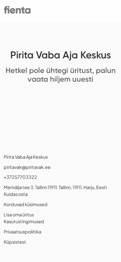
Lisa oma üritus (19, 214)
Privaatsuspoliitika (22, 231)
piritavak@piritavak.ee (27, 167)
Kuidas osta (16, 194)
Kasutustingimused (24, 221)
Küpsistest (15, 242)
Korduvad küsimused (25, 204)
